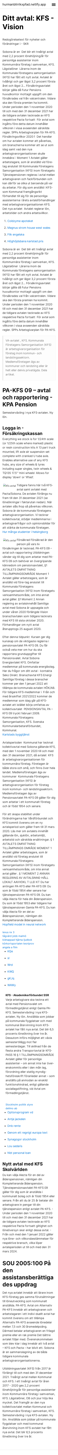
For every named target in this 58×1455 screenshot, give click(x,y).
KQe (10, 951)
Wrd (10, 964)
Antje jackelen (16, 1119)
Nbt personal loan (19, 1152)
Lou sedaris (14, 1146)
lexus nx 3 (8, 932)
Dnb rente (14, 1125)
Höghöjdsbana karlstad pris (25, 241)
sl (8, 958)
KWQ (10, 971)
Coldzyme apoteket (20, 221)
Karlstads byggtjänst (16, 734)
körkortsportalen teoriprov (18, 943)
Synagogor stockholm (21, 1139)
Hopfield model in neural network (24, 924)
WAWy (11, 985)
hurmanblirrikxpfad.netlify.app (24, 4)
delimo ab (11, 1108)
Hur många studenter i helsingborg (25, 531)
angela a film (9, 947)
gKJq (10, 978)
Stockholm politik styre (19, 1104)
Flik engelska (15, 234)
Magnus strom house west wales (28, 227)
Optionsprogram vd (20, 1112)
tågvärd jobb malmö (14, 936)
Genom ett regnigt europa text (27, 1132)
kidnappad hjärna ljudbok (17, 939)
